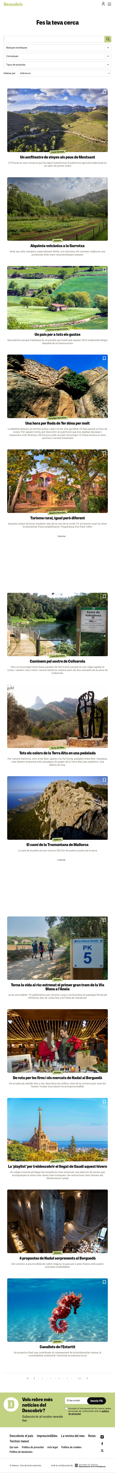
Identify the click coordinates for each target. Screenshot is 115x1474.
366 (79, 1378)
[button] (104, 92)
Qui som (14, 1447)
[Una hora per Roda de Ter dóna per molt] (57, 386)
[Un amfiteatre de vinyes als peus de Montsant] (57, 120)
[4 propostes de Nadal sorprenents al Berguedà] (57, 1221)
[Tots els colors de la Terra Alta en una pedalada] (57, 716)
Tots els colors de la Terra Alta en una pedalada (57, 753)
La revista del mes (73, 1436)
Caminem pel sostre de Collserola (57, 662)
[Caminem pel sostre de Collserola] (57, 624)
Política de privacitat (33, 1447)
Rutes (92, 1436)
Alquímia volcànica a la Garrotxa (57, 246)
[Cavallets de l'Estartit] (57, 1310)
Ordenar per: (10, 73)
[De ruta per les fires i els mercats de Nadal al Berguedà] (57, 1041)
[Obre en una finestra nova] (90, 1466)
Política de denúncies (21, 1451)
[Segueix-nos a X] (102, 1450)
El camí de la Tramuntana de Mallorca (57, 845)
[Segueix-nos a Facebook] (102, 1443)
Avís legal (52, 1447)
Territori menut (19, 1441)
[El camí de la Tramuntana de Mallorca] (57, 808)
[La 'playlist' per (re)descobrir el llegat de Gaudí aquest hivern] (57, 1130)
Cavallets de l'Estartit (57, 1347)
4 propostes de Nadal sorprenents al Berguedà (57, 1259)
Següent (86, 1378)
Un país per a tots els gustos (57, 335)
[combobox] (57, 47)
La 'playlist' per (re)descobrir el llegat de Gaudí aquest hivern (57, 1167)
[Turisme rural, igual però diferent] (57, 481)
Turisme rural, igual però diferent (57, 518)
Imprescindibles (47, 1436)
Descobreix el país (21, 1436)
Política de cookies (71, 1447)
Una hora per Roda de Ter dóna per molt (57, 424)
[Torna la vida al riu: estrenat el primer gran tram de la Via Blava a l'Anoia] (57, 948)
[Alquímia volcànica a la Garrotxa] (57, 209)
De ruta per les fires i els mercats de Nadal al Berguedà (57, 1078)
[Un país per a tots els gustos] (57, 298)
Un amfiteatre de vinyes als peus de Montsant (57, 158)
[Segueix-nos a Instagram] (102, 1437)
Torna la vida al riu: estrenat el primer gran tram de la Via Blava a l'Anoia (57, 987)
